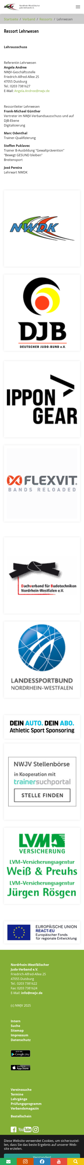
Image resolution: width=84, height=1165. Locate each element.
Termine (17, 1094)
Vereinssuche (21, 1089)
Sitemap (17, 1030)
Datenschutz (21, 1040)
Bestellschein (21, 1116)
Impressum (19, 1035)
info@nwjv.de (31, 993)
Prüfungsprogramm (26, 1104)
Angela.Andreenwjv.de (32, 91)
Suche (15, 1026)
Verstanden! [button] (42, 1157)
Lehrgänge (19, 1099)
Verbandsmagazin (25, 1108)
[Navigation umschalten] (78, 7)
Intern (16, 1021)
